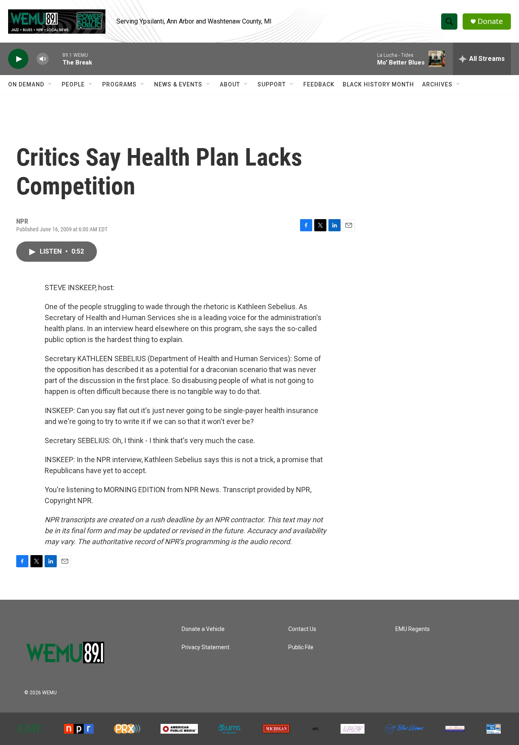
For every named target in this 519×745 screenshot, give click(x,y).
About (230, 84)
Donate (490, 21)
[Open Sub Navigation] (50, 84)
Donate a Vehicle (203, 629)
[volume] (42, 59)
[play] (18, 59)
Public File (300, 647)
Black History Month (378, 84)
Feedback (319, 84)
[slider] (55, 58)
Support (271, 84)
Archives (437, 84)
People (73, 84)
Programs (119, 84)
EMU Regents (412, 629)
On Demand (26, 84)
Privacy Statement (205, 647)
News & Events (178, 84)
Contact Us (302, 629)
